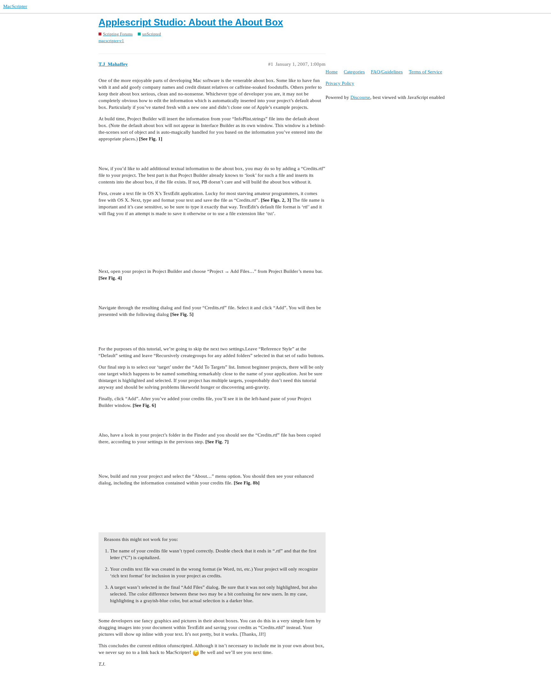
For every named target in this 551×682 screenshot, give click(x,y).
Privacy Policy (340, 83)
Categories (354, 71)
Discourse (360, 97)
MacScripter (15, 6)
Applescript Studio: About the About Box (191, 22)
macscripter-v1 (111, 40)
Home (332, 71)
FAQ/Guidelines (387, 71)
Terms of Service (425, 71)
